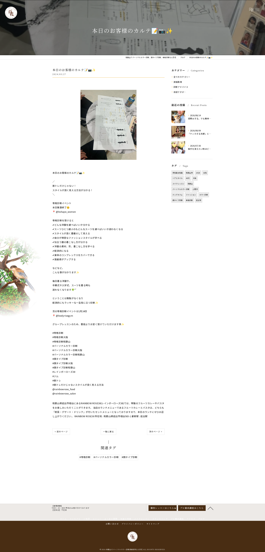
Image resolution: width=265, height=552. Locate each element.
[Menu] (257, 9)
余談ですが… (179, 92)
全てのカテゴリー (181, 76)
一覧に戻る (108, 431)
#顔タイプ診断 (129, 457)
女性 (205, 173)
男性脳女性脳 (178, 173)
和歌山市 (189, 173)
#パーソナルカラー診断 (106, 457)
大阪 (194, 178)
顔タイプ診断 (178, 200)
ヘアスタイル (178, 178)
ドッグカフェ (178, 194)
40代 (188, 178)
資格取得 (177, 81)
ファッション (191, 194)
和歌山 (190, 183)
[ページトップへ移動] (210, 508)
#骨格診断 (85, 457)
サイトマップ (152, 523)
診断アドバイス (180, 86)
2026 (198, 173)
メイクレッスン (178, 183)
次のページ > (155, 431)
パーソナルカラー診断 (181, 189)
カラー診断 (203, 194)
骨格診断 (189, 200)
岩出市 (198, 200)
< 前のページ (61, 431)
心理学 (195, 189)
